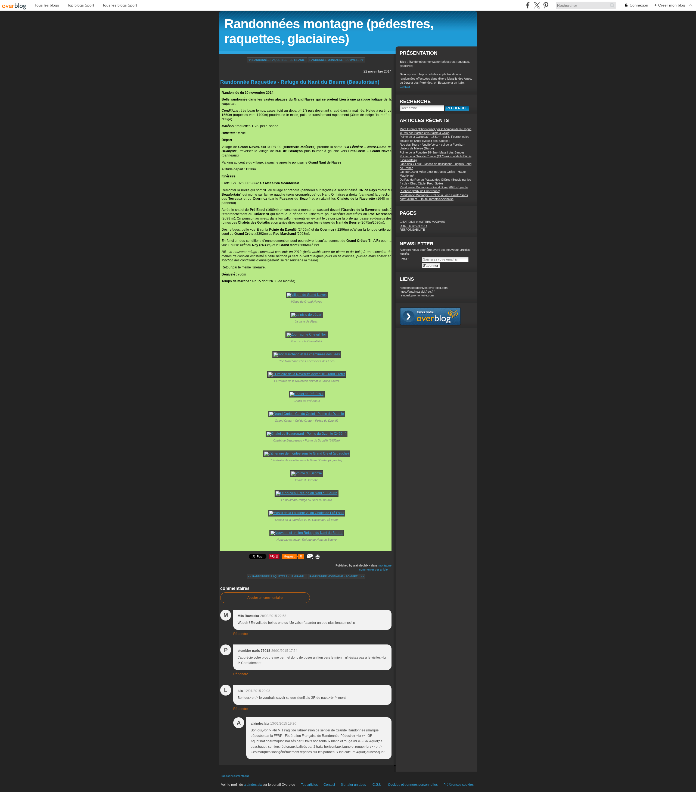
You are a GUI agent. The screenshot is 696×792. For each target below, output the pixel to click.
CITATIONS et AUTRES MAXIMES (422, 221)
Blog (403, 61)
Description (408, 74)
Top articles (309, 785)
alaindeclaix (253, 785)
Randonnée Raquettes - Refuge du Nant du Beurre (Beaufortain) (299, 82)
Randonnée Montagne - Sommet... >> (336, 59)
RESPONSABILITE (412, 229)
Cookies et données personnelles (413, 785)
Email (403, 259)
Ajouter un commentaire (265, 598)
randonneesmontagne (236, 775)
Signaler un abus (354, 785)
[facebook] (527, 5)
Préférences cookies (458, 785)
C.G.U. (377, 785)
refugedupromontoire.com (417, 295)
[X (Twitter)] (536, 5)
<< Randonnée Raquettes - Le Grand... (277, 59)
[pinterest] (545, 5)
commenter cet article (374, 569)
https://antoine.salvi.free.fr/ (417, 291)
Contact (405, 86)
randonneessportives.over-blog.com (424, 287)
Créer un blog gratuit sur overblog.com (430, 316)
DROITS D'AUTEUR (413, 225)
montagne (384, 565)
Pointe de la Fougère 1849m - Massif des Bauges (432, 152)
